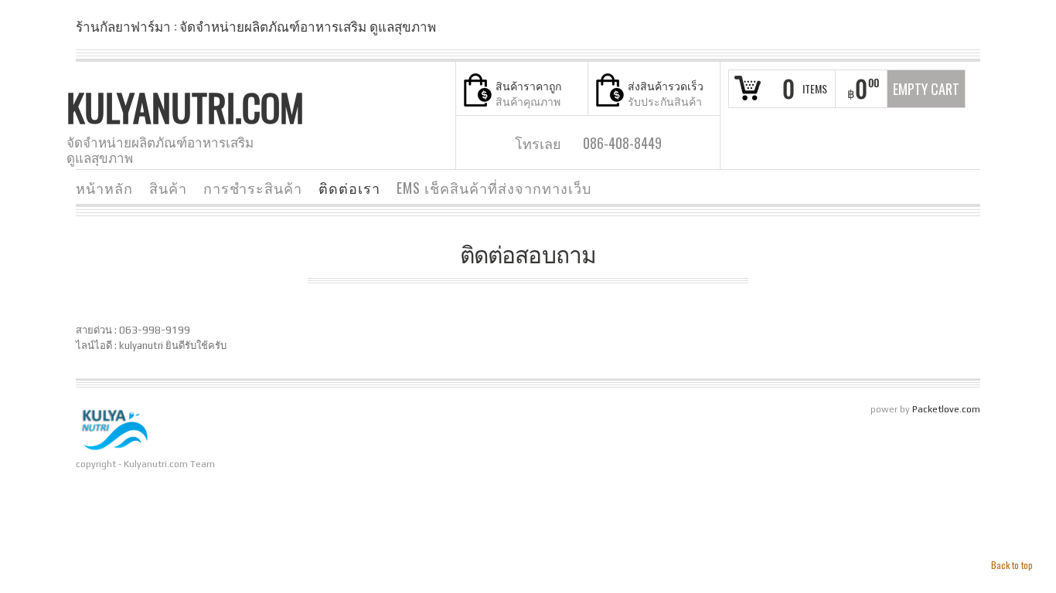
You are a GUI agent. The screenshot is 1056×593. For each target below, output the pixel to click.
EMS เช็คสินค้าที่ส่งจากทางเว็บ (494, 188)
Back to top (1012, 564)
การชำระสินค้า (252, 188)
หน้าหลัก (104, 188)
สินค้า (168, 188)
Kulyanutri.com (185, 107)
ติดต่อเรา (349, 188)
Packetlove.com (946, 409)
